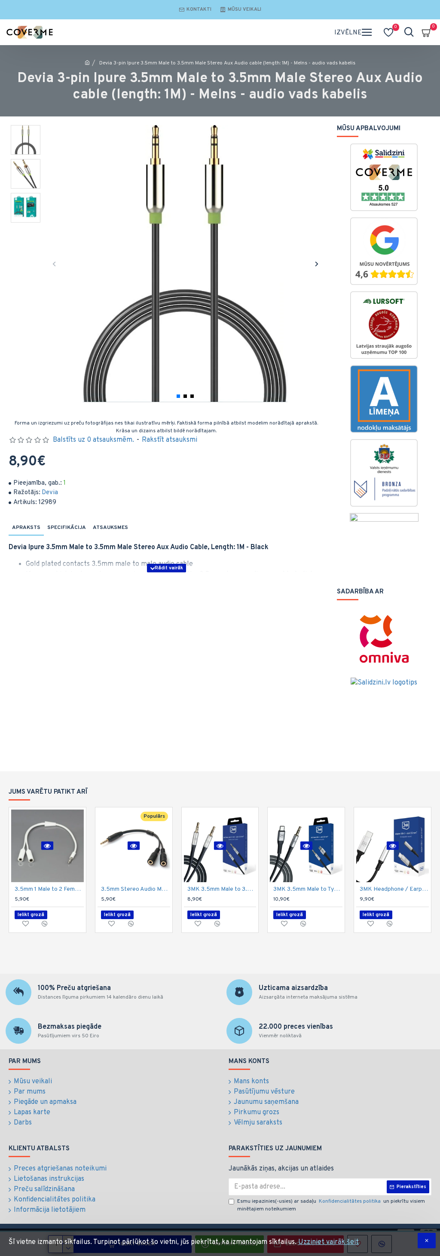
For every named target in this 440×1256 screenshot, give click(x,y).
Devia (50, 493)
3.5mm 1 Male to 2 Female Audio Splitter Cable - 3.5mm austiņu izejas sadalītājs (49, 889)
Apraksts (26, 527)
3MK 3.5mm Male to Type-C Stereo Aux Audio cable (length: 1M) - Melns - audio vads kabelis (307, 889)
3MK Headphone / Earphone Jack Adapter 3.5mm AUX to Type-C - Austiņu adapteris (394, 889)
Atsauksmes (110, 527)
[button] (54, 263)
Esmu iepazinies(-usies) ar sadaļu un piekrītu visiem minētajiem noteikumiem (331, 1205)
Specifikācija (66, 527)
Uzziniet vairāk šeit (328, 1242)
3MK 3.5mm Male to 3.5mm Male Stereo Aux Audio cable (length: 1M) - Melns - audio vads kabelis (222, 889)
